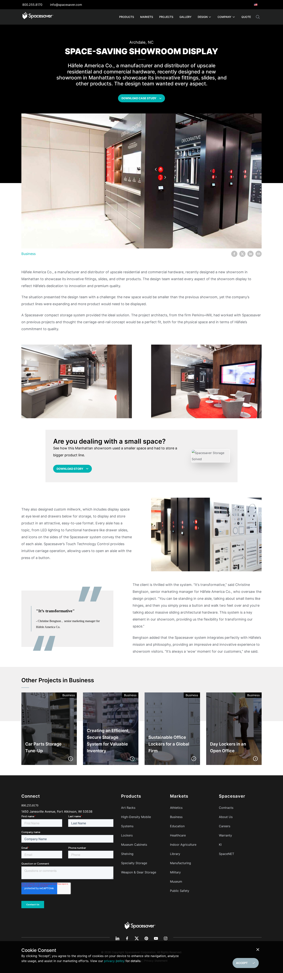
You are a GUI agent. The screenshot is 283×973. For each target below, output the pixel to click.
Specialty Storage (134, 863)
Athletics (176, 808)
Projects (166, 16)
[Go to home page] (37, 17)
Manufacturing (180, 863)
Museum (176, 881)
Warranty (225, 835)
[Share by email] (258, 254)
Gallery (185, 16)
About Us (226, 817)
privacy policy (114, 961)
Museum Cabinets (134, 844)
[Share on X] (242, 254)
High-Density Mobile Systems (136, 821)
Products (126, 16)
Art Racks (128, 808)
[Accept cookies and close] (258, 949)
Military (175, 872)
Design (203, 16)
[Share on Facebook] (234, 254)
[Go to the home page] (140, 925)
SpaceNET (226, 854)
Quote (246, 16)
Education (177, 826)
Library (175, 854)
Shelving (127, 854)
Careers (224, 826)
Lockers (127, 835)
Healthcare (178, 835)
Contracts (226, 808)
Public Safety (179, 891)
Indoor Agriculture (183, 844)
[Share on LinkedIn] (250, 254)
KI (220, 844)
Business (28, 254)
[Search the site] (258, 17)
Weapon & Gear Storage (138, 872)
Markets (146, 16)
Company (224, 16)
